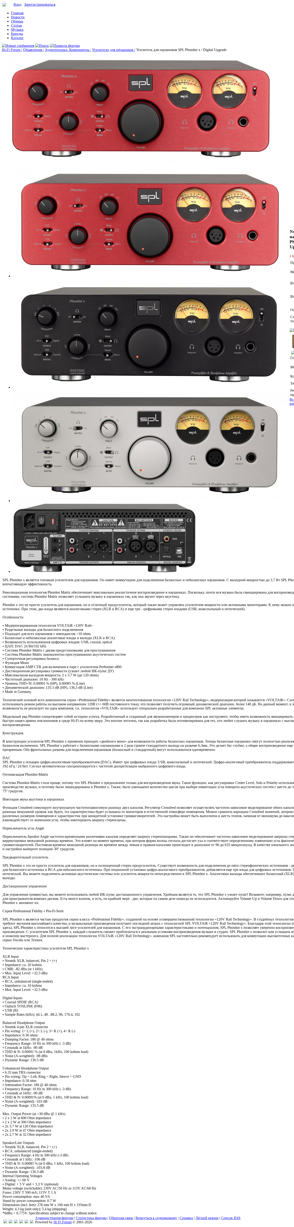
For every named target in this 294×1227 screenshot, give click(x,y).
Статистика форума (91, 1218)
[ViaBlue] (16, 1222)
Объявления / (33, 50)
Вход (17, 4)
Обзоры (17, 21)
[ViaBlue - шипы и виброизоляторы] (26, 1222)
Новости (18, 17)
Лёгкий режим (206, 1218)
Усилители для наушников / (113, 50)
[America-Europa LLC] (10, 1222)
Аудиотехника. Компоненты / (68, 50)
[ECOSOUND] (21, 1222)
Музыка (17, 29)
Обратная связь (121, 1218)
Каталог (17, 38)
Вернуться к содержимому (156, 1218)
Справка (186, 1218)
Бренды (17, 34)
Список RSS (230, 1218)
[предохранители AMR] (5, 1222)
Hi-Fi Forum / (12, 50)
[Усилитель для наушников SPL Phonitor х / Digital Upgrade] (150, 276)
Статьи (16, 25)
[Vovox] (32, 1222)
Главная (17, 13)
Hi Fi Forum (63, 1222)
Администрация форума (54, 1218)
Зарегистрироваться (39, 4)
